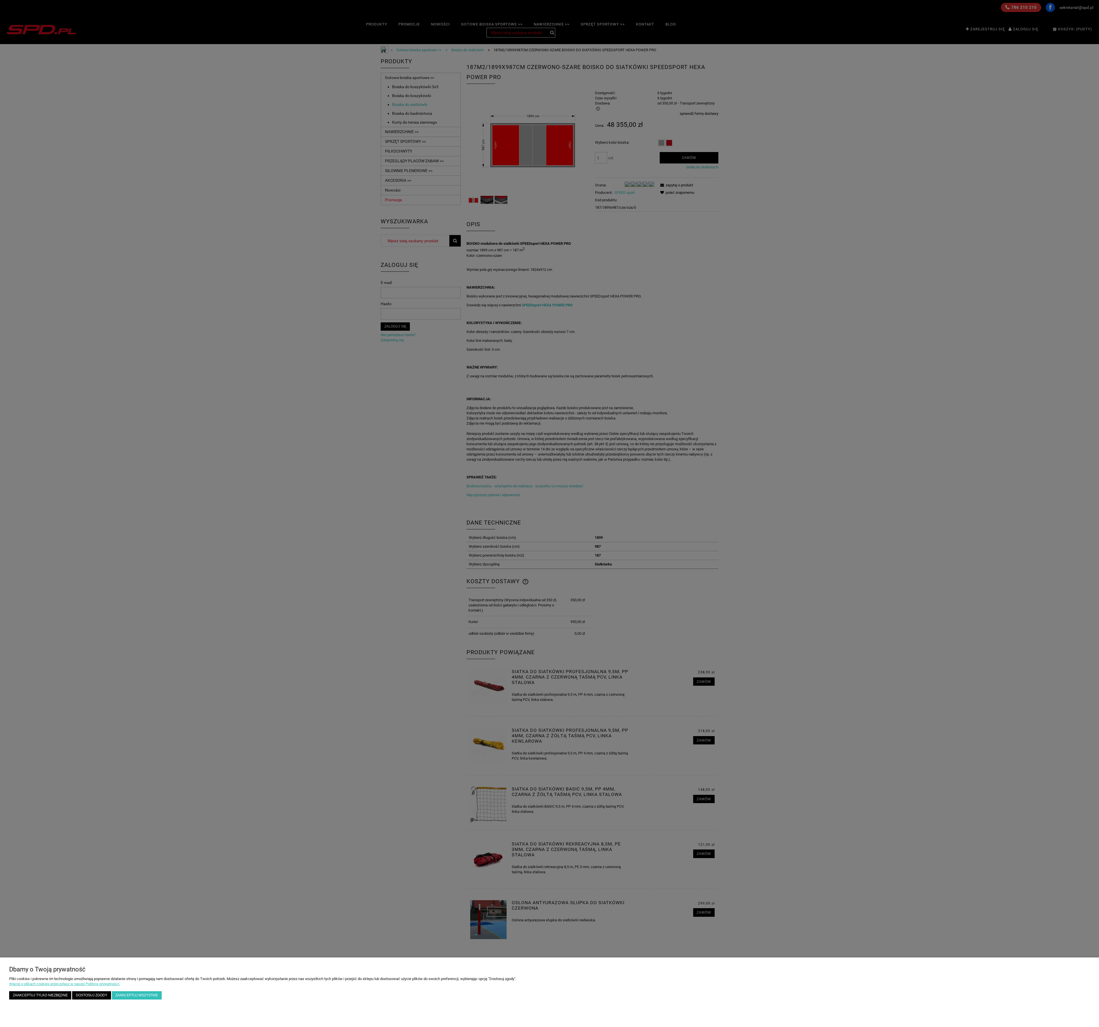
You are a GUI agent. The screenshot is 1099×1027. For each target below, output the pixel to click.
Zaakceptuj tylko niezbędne (40, 995)
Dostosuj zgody (91, 995)
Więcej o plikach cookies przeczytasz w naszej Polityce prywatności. (64, 984)
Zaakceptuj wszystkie (136, 995)
